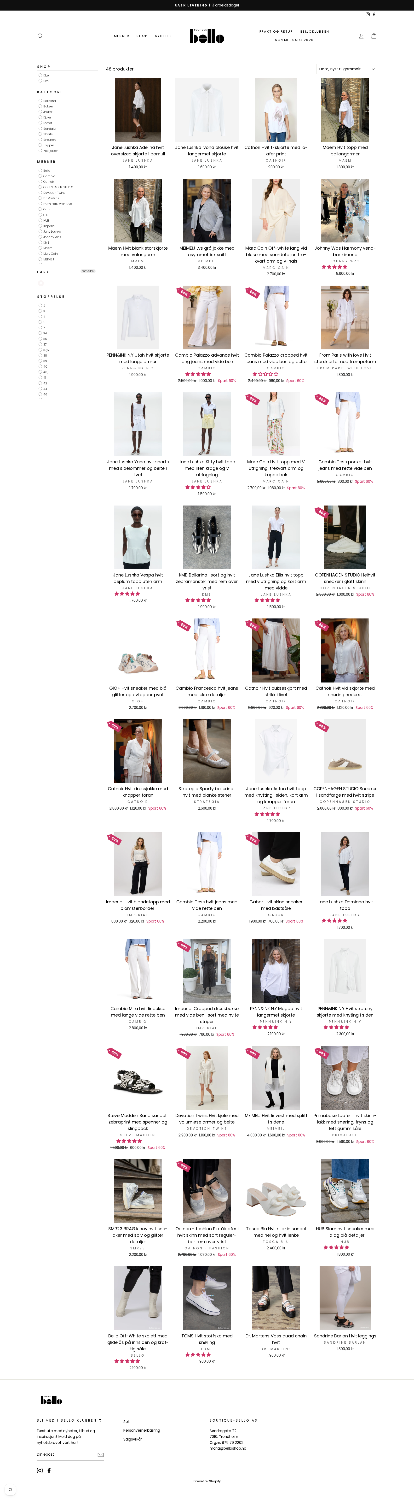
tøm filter (88, 271)
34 (45, 333)
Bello (46, 171)
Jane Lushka (52, 231)
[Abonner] (101, 1454)
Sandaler (49, 129)
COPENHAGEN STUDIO (58, 187)
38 (45, 355)
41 (44, 378)
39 (45, 361)
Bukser (48, 106)
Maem (47, 248)
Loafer (47, 123)
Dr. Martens (51, 198)
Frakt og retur (276, 31)
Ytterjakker (50, 151)
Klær (46, 75)
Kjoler (47, 117)
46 (45, 394)
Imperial (49, 226)
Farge (45, 272)
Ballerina (49, 101)
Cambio (49, 176)
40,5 (46, 372)
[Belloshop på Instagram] (40, 1471)
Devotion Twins (54, 193)
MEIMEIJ (48, 259)
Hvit (41, 283)
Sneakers (50, 140)
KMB (46, 243)
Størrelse (51, 296)
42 (45, 383)
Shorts (48, 134)
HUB (46, 220)
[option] (207, 5)
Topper (48, 145)
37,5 (46, 350)
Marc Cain (50, 254)
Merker (122, 36)
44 (45, 389)
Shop (142, 36)
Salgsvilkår (132, 1439)
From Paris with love (57, 204)
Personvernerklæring (141, 1430)
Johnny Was (52, 237)
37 (44, 344)
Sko (46, 81)
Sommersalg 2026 (294, 40)
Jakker (47, 112)
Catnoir (48, 182)
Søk (126, 1421)
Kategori (50, 92)
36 (45, 339)
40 (45, 367)
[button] (335, 267)
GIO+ (46, 215)
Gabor (47, 209)
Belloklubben (314, 31)
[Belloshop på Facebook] (49, 1471)
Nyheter (163, 36)
